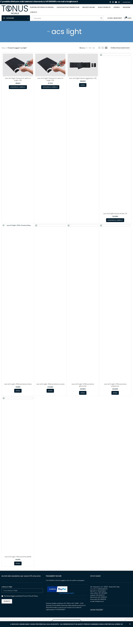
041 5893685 (50, 1)
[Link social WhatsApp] (119, 2)
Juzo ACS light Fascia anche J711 (115, 213)
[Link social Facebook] (110, 2)
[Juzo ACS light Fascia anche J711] (115, 133)
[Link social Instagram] (112, 2)
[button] (18, 87)
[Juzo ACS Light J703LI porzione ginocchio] (83, 303)
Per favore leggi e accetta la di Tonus (20, 596)
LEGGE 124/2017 (96, 610)
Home (3, 48)
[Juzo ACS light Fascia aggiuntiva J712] (83, 65)
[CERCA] (101, 18)
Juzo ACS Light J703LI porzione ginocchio (82, 385)
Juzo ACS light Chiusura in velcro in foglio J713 (18, 79)
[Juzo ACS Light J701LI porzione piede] (18, 476)
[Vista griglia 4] (106, 48)
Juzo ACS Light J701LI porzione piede (18, 557)
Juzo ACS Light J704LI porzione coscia (50, 384)
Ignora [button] (130, 624)
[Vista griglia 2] (99, 48)
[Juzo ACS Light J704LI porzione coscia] (50, 303)
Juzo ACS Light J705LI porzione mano (18, 384)
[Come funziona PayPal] (57, 589)
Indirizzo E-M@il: (7, 587)
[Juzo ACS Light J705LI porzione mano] (18, 303)
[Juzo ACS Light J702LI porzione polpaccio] (115, 303)
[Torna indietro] (48, 31)
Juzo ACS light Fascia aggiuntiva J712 (82, 78)
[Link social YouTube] (116, 2)
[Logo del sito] (15, 9)
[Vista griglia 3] (103, 48)
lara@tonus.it (72, 1)
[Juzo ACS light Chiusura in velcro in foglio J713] (18, 65)
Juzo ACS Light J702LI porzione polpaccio (115, 385)
